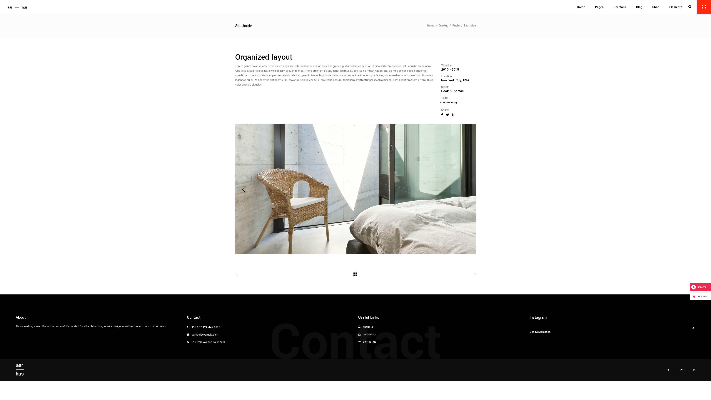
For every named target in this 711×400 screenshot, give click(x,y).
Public (456, 26)
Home (430, 26)
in (694, 369)
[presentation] (244, 189)
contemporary (448, 102)
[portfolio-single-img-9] (355, 189)
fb (667, 369)
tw (681, 369)
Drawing (443, 26)
